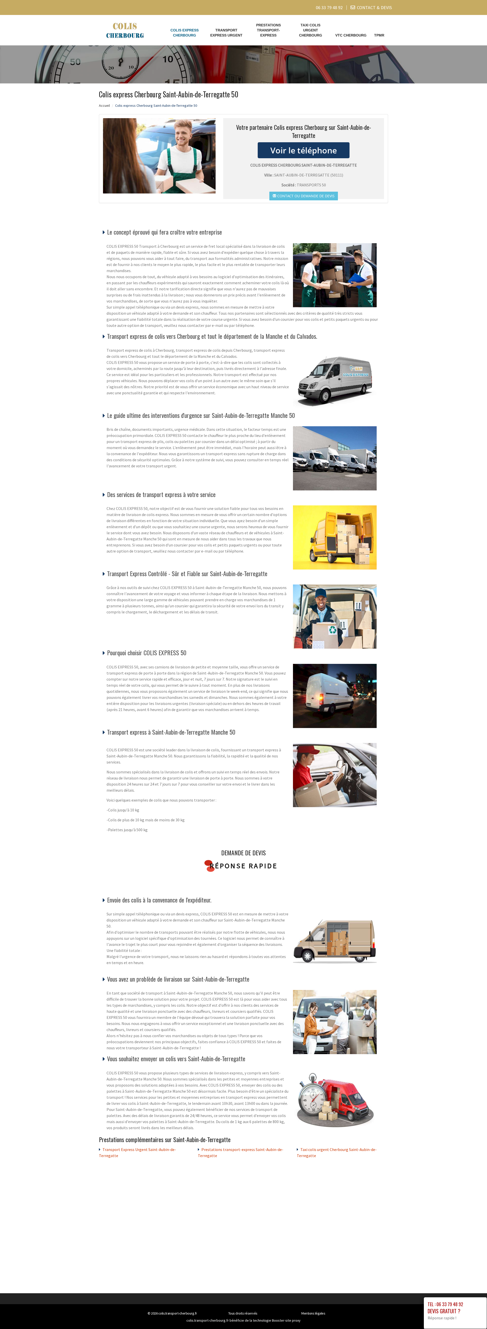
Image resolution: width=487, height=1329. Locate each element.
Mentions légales (313, 1313)
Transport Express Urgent (226, 32)
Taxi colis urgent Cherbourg (310, 30)
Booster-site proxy (286, 1320)
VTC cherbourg (351, 35)
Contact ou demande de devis (305, 195)
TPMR (379, 35)
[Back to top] (473, 1315)
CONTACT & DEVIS (374, 7)
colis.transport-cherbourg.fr (177, 1313)
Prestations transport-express (268, 30)
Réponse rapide (244, 865)
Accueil (104, 105)
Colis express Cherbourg (184, 32)
